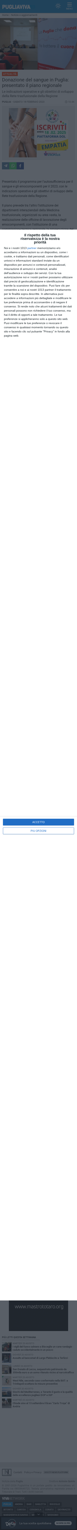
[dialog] (38, 765)
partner (32, 248)
